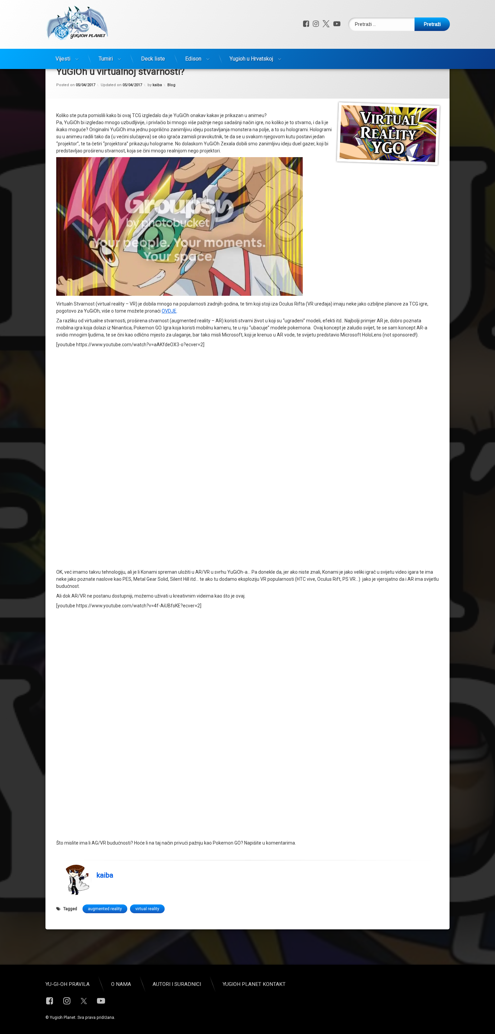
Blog (171, 85)
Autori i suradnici (177, 984)
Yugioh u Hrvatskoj (251, 59)
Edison (193, 59)
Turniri (106, 59)
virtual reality (147, 908)
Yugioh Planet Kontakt (254, 984)
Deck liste (153, 59)
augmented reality (105, 908)
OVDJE (169, 311)
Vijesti (63, 59)
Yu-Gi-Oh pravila (67, 984)
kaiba (157, 85)
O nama (121, 984)
